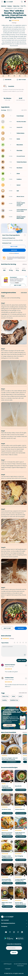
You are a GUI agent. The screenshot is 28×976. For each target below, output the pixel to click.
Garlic (18, 139)
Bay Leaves (20, 144)
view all (24, 732)
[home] (8, 2)
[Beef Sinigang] (21, 851)
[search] (22, 2)
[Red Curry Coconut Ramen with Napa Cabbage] (7, 828)
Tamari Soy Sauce (22, 162)
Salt (18, 190)
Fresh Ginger (20, 116)
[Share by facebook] (14, 76)
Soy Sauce (19, 167)
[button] (2, 2)
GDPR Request (8, 964)
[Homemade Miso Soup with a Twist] (7, 874)
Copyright (7, 969)
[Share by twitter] (20, 76)
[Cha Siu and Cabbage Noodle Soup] (7, 781)
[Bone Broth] (21, 781)
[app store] (19, 938)
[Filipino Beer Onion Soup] (7, 898)
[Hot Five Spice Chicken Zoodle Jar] (21, 898)
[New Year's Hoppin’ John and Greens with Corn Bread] (11, 749)
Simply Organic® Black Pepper (21, 217)
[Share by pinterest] (9, 76)
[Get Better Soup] (7, 804)
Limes (18, 173)
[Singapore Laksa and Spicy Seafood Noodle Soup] (7, 851)
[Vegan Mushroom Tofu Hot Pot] (21, 828)
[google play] (9, 938)
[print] (3, 76)
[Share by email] (25, 76)
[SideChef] (7, 917)
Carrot (18, 185)
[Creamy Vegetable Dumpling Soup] (21, 874)
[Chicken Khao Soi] (21, 804)
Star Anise (19, 150)
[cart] (25, 2)
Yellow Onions (20, 133)
